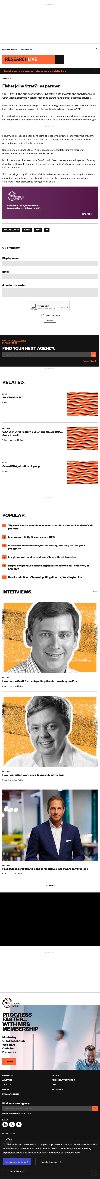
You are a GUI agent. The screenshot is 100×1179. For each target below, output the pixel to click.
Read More (87, 214)
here (77, 1152)
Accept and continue (16, 1161)
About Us (6, 1084)
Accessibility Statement (63, 1080)
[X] (12, 1126)
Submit (50, 320)
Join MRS (9, 1061)
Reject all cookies (49, 1161)
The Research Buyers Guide (14, 341)
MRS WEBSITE (57, 1089)
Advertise (7, 1080)
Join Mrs (6, 1089)
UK (47, 230)
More (95, 591)
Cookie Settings (16, 1171)
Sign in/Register (26, 49)
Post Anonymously (51, 314)
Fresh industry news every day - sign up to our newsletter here (35, 70)
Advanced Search (89, 361)
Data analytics (11, 230)
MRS (15, 49)
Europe (27, 230)
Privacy (55, 1075)
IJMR (54, 1084)
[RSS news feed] (19, 1126)
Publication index (10, 1094)
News (38, 230)
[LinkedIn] (5, 1126)
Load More (50, 886)
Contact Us (7, 1075)
